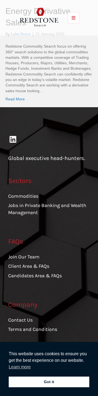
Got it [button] (49, 382)
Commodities (23, 196)
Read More (15, 99)
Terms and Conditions (32, 329)
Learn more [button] (20, 367)
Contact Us (20, 320)
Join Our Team (23, 257)
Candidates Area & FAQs (35, 276)
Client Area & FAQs (28, 266)
